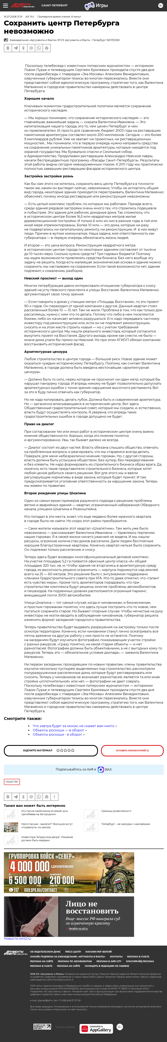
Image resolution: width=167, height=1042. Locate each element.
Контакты (116, 956)
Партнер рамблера (65, 1027)
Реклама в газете (138, 956)
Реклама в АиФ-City (109, 961)
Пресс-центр (73, 951)
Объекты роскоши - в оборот (57, 734)
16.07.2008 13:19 (13, 16)
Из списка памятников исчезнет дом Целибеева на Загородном (44, 812)
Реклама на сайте (41, 961)
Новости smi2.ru (17, 938)
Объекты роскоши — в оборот (58, 730)
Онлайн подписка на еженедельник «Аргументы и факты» (67, 956)
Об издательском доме (45, 951)
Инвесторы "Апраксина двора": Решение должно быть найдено (47, 839)
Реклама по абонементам (75, 961)
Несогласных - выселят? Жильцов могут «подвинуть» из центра (47, 825)
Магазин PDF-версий (99, 951)
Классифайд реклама (140, 961)
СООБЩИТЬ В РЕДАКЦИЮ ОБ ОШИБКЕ (107, 966)
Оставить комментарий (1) (132, 750)
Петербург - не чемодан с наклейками (125, 824)
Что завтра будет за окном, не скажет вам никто (73, 726)
